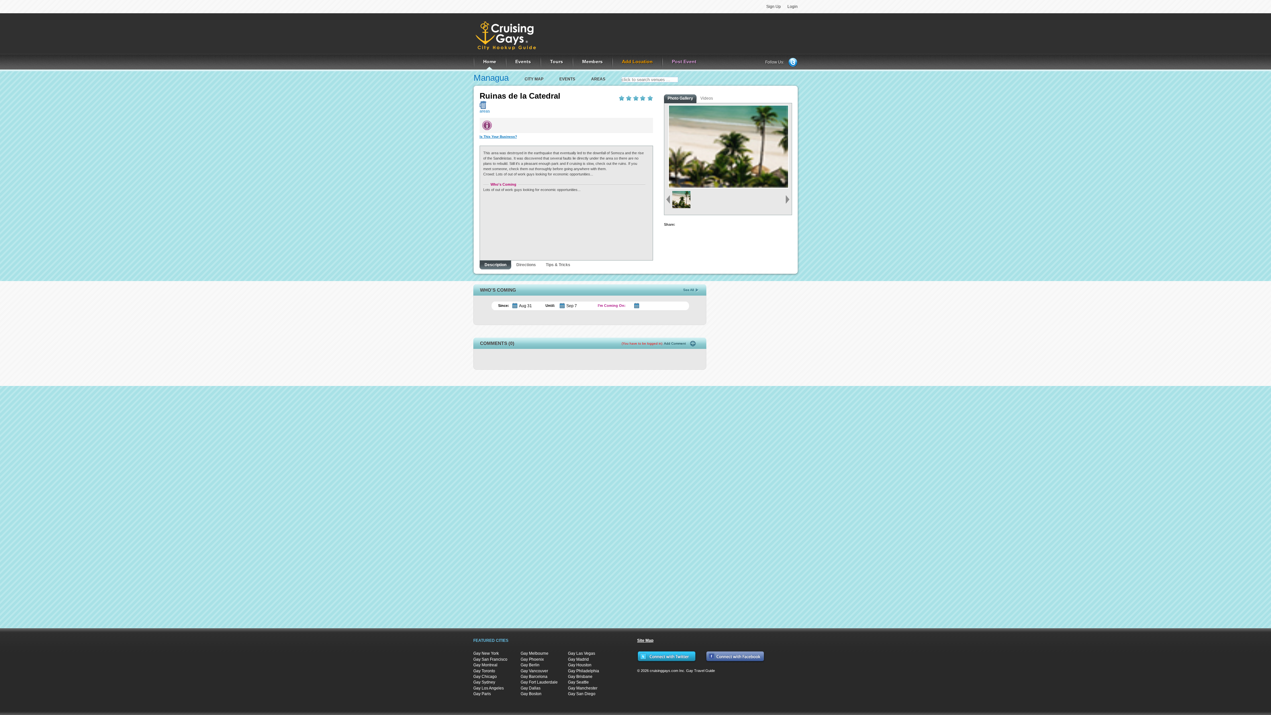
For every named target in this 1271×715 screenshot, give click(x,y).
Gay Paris (482, 693)
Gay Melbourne (534, 653)
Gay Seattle (578, 682)
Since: (503, 306)
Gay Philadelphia (583, 671)
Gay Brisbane (580, 676)
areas (598, 79)
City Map (534, 79)
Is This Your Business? (498, 136)
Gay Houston (579, 665)
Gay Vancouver (534, 671)
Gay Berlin (530, 665)
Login (792, 6)
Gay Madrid (578, 659)
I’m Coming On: (612, 306)
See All (688, 290)
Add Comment (654, 343)
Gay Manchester (582, 688)
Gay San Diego (581, 693)
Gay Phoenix (532, 659)
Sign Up (773, 6)
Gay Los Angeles (488, 688)
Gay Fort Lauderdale (539, 682)
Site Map (645, 640)
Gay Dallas (531, 688)
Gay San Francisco (490, 659)
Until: (550, 306)
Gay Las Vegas (581, 653)
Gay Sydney (484, 682)
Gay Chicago (485, 676)
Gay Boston (531, 693)
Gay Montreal (485, 665)
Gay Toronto (484, 671)
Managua (491, 78)
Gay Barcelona (534, 676)
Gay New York (486, 653)
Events (567, 79)
